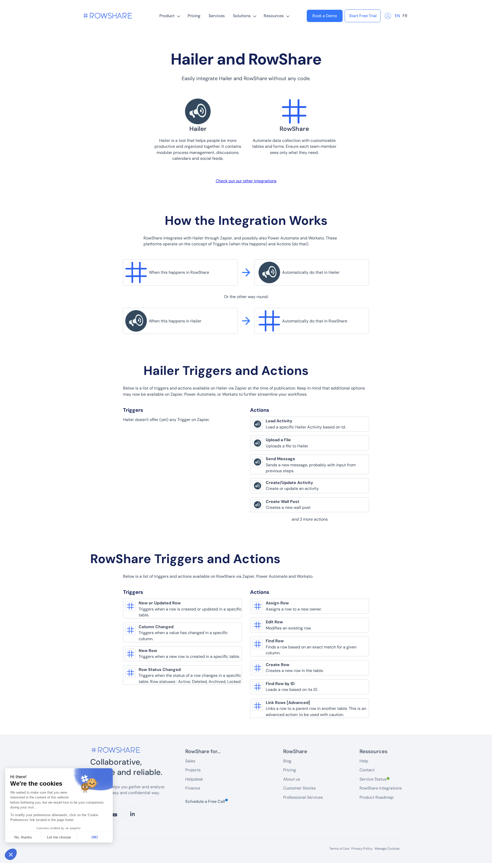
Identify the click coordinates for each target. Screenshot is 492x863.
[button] (169, 16)
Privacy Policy (362, 849)
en (397, 15)
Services (217, 15)
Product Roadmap (377, 797)
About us (291, 779)
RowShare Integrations (381, 788)
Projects (193, 770)
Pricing (194, 15)
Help (364, 761)
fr (405, 15)
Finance (192, 788)
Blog (287, 761)
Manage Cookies (387, 848)
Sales (190, 761)
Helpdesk (194, 779)
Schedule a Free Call (206, 801)
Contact (367, 770)
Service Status (374, 779)
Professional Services (303, 797)
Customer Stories (299, 788)
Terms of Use (339, 849)
